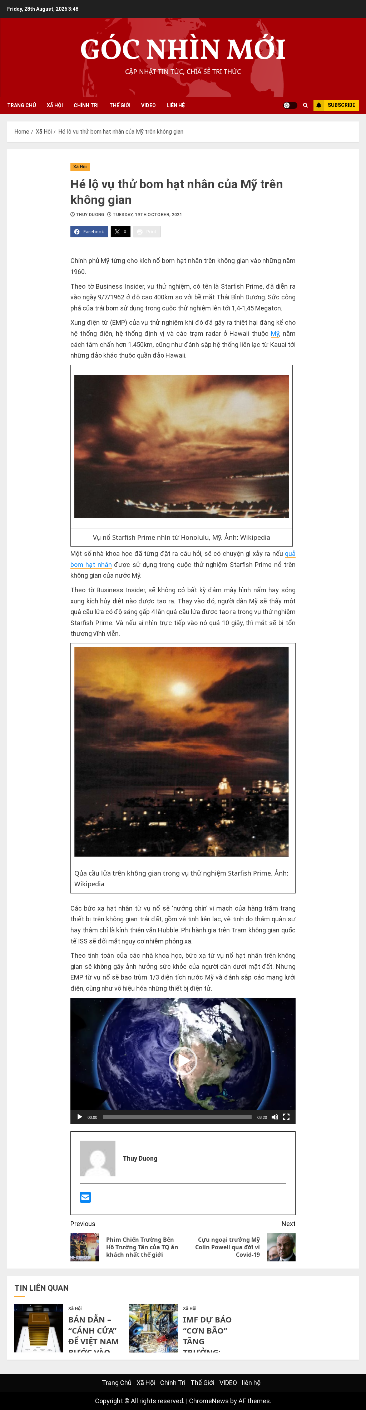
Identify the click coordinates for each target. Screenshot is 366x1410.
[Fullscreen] (286, 1117)
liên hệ (176, 105)
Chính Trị (86, 105)
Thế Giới (119, 105)
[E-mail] (85, 1200)
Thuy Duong (90, 214)
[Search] (305, 105)
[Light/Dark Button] (290, 105)
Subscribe (341, 105)
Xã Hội (55, 105)
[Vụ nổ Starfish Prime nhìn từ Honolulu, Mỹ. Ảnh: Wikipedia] (181, 446)
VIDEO (148, 105)
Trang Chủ (21, 105)
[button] (183, 1061)
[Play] (79, 1117)
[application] (183, 1061)
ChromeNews (209, 1401)
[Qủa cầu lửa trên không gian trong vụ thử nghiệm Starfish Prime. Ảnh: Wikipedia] (181, 854)
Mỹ (275, 333)
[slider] (177, 1117)
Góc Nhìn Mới (183, 51)
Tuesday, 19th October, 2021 (147, 214)
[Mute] (274, 1117)
